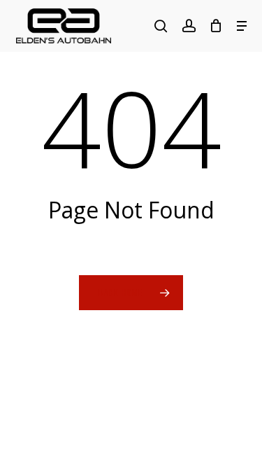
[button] (242, 26)
